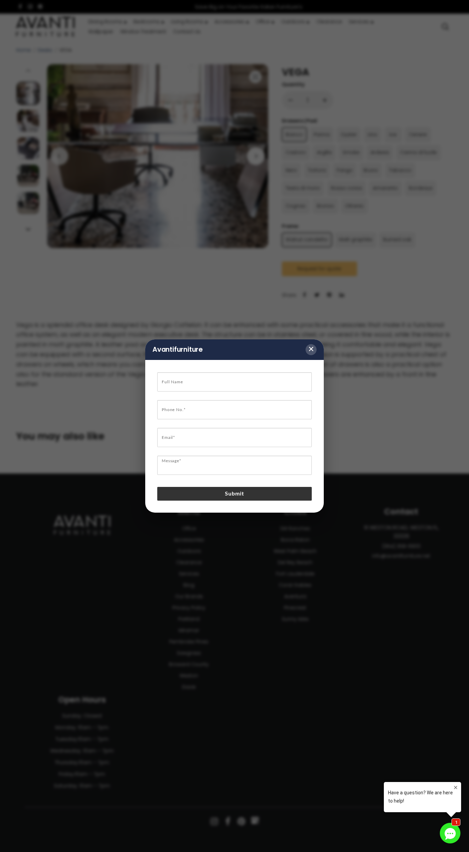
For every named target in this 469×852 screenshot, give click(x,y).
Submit (234, 494)
